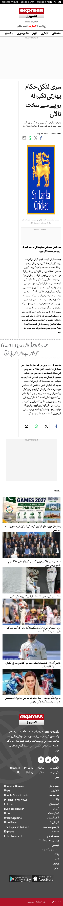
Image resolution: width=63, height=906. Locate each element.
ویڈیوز (56, 863)
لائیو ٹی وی (32, 26)
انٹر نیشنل (54, 804)
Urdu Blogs (10, 822)
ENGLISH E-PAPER (45, 2)
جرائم (56, 868)
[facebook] (56, 426)
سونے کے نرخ (53, 836)
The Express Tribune (16, 827)
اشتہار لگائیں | (22, 26)
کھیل (34, 33)
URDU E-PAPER (27, 2)
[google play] (20, 880)
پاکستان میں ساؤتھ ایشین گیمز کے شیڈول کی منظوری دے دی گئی (32, 528)
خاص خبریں (23, 33)
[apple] (43, 880)
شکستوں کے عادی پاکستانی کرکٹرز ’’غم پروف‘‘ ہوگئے (35, 597)
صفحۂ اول (56, 33)
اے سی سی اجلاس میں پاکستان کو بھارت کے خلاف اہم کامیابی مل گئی (34, 563)
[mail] (26, 426)
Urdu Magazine (13, 818)
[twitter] (46, 426)
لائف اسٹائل (53, 818)
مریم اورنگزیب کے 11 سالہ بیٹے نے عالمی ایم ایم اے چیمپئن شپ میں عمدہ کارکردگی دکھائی (32, 700)
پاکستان (9, 33)
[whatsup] (36, 426)
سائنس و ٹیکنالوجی (50, 850)
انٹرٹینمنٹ (53, 813)
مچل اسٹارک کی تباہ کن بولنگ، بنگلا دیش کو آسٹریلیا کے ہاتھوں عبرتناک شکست (33, 630)
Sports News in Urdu (16, 795)
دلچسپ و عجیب (51, 827)
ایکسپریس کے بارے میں (54, 772)
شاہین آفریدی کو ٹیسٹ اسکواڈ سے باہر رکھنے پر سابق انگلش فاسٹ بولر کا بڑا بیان (32, 665)
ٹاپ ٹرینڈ (54, 822)
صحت (55, 832)
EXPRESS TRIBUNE (10, 2)
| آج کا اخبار (41, 26)
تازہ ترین (44, 33)
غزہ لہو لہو (54, 795)
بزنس (56, 859)
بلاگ (56, 854)
